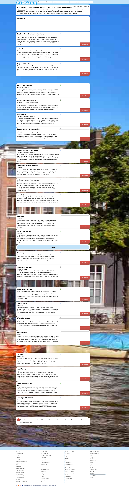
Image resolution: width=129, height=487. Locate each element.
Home (17, 451)
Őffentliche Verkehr (94, 453)
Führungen (43, 471)
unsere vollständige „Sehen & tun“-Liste (40, 419)
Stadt (17, 455)
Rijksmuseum (22, 156)
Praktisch (84, 2)
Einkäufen (67, 453)
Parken (91, 462)
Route (91, 455)
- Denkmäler (44, 459)
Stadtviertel (68, 474)
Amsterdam (42, 2)
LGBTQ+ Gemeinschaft (23, 392)
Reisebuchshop (93, 469)
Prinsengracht (27, 403)
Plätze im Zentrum (69, 471)
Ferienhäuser (19, 474)
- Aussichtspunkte (45, 462)
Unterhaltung (44, 480)
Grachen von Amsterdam (51, 197)
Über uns (92, 473)
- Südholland (68, 480)
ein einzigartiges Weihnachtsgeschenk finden (43, 225)
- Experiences (44, 467)
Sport (42, 473)
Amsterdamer (47, 65)
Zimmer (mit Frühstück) (22, 481)
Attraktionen (60, 2)
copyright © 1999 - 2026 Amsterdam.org (49, 485)
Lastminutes (44, 451)
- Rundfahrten (44, 466)
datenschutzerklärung (37, 485)
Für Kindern (19, 463)
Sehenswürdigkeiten (46, 455)
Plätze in (38, 120)
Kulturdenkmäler (75, 419)
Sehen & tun (66, 2)
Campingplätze (20, 472)
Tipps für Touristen (94, 464)
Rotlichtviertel (68, 466)
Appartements (20, 470)
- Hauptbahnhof (94, 457)
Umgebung (68, 476)
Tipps (18, 459)
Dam (55, 121)
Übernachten (49, 2)
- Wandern (43, 476)
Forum (91, 467)
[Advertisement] (102, 38)
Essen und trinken (69, 451)
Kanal (33, 405)
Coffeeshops (68, 462)
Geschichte (68, 467)
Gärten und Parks (69, 473)
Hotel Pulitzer (45, 405)
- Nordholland (68, 478)
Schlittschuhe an (26, 220)
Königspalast (44, 123)
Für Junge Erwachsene (22, 464)
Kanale (67, 460)
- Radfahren (44, 474)
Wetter (88, 2)
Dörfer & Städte (45, 469)
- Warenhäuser (69, 456)
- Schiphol (92, 458)
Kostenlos (18, 466)
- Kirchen (43, 460)
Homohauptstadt (69, 464)
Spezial (79, 2)
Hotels (18, 479)
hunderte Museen (21, 54)
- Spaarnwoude (20, 477)
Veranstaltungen (73, 2)
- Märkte (67, 455)
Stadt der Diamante (70, 469)
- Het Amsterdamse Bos (22, 476)
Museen (54, 2)
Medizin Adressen (94, 465)
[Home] (38, 2)
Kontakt (91, 477)
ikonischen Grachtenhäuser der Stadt (31, 323)
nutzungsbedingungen (28, 485)
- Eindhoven (93, 460)
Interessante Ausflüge (21, 461)
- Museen (43, 457)
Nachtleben (44, 481)
